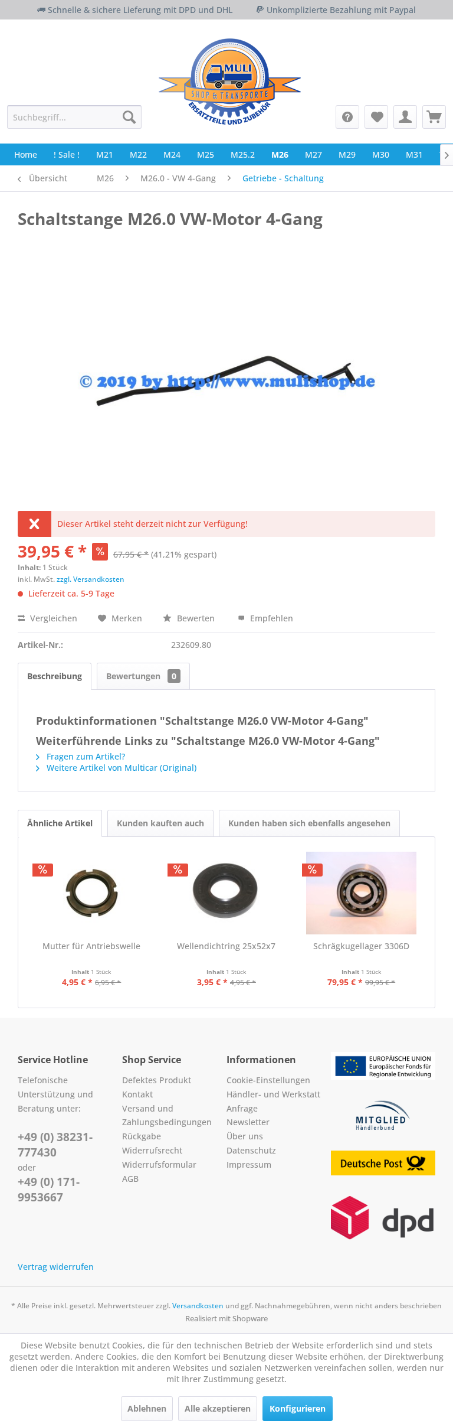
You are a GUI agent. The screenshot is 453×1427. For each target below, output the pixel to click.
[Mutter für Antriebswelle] (91, 893)
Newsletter (248, 1122)
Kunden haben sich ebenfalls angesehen (309, 823)
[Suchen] (129, 117)
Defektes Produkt (156, 1080)
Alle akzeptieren (218, 1408)
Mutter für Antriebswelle (91, 946)
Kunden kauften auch (160, 823)
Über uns (244, 1136)
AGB (130, 1178)
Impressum (248, 1164)
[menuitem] (74, 117)
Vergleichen (52, 618)
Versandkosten (198, 1306)
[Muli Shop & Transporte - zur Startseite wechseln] (230, 81)
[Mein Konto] (405, 117)
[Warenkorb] (434, 117)
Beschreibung (54, 676)
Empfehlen (270, 618)
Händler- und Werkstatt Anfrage (273, 1101)
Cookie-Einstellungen (268, 1080)
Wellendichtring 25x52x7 (226, 946)
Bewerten (196, 618)
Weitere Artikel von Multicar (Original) (120, 767)
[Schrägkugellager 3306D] (361, 893)
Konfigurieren (298, 1408)
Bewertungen (141, 676)
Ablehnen (146, 1408)
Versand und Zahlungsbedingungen (167, 1115)
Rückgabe (141, 1136)
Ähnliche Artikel (60, 823)
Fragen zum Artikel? (84, 756)
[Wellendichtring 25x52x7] (226, 893)
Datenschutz (251, 1150)
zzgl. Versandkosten (90, 579)
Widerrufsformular (159, 1164)
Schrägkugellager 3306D (361, 946)
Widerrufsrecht (152, 1150)
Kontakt (137, 1094)
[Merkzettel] (376, 117)
